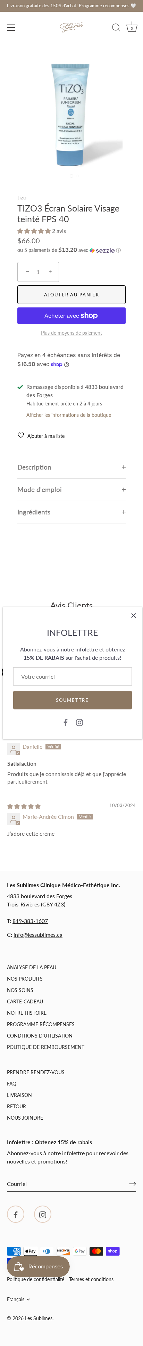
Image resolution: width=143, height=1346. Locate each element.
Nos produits (25, 979)
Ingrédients (33, 512)
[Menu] (11, 27)
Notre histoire (27, 1013)
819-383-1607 (30, 920)
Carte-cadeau (25, 1001)
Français (15, 1299)
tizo (21, 197)
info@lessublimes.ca (38, 934)
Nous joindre (25, 1118)
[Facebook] (65, 721)
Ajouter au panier (71, 294)
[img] (24, 806)
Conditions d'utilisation (40, 1036)
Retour (16, 1106)
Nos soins (20, 990)
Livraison (19, 1095)
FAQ (11, 1084)
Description (34, 467)
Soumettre (72, 700)
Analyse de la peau (31, 967)
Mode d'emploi (39, 489)
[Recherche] (116, 28)
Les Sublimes (38, 1318)
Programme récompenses (41, 1024)
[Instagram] (79, 721)
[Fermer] (133, 615)
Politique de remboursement (45, 1047)
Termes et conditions (91, 1279)
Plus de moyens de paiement (71, 333)
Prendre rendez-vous (36, 1072)
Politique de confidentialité (35, 1279)
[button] (34, 230)
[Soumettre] (132, 1183)
